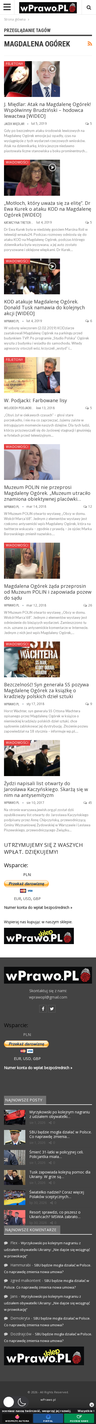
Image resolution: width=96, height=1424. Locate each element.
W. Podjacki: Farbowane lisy (35, 400)
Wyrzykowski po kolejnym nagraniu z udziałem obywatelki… (59, 1114)
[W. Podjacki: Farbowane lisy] (32, 375)
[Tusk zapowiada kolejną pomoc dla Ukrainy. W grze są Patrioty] (14, 1177)
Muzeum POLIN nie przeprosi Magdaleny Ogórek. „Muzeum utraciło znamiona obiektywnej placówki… (47, 493)
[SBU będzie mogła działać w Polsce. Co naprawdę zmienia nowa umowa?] (14, 1137)
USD (27, 898)
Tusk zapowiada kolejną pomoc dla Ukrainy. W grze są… (59, 1174)
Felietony (14, 63)
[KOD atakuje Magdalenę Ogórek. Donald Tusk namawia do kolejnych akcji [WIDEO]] (32, 276)
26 (89, 605)
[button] (16, 1402)
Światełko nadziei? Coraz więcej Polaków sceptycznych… (56, 1194)
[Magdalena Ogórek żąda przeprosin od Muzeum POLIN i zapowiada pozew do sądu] (32, 560)
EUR (17, 898)
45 (89, 802)
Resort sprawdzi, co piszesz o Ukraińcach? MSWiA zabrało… (55, 1214)
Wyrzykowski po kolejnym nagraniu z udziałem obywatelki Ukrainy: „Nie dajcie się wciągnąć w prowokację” (47, 1249)
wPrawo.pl (48, 1400)
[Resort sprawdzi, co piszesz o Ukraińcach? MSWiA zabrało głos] (14, 1217)
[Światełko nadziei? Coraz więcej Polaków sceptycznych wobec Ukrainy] (14, 1197)
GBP (37, 898)
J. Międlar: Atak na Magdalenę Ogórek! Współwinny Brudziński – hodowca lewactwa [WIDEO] (47, 110)
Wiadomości (17, 162)
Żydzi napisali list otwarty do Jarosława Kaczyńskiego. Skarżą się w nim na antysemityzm (46, 789)
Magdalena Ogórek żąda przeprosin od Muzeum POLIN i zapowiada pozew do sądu (47, 592)
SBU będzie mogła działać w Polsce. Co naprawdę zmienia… (60, 1134)
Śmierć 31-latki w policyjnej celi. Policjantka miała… (56, 1154)
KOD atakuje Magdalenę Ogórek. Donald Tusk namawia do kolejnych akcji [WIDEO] (44, 307)
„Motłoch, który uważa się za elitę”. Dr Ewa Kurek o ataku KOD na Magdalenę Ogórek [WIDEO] (47, 209)
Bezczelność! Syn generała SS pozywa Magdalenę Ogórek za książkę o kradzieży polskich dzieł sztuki (46, 690)
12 (89, 506)
